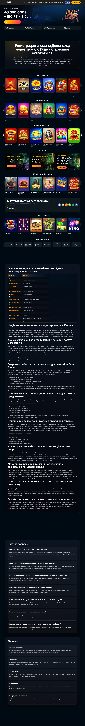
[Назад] (3, 85)
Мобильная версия (43, 2)
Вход (36, 2)
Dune (7, 2)
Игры (25, 2)
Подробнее (11, 208)
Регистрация (31, 2)
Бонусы (60, 2)
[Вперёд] (81, 85)
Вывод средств (53, 2)
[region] (42, 87)
